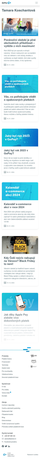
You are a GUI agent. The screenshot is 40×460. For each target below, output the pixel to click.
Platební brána (7, 359)
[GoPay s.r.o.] (6, 3)
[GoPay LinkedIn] (9, 446)
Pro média (5, 390)
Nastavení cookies (32, 454)
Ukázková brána (7, 374)
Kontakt (4, 396)
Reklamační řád (7, 411)
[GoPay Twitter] (6, 446)
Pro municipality (7, 371)
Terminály (5, 365)
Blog (3, 417)
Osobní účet (6, 368)
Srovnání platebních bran (10, 377)
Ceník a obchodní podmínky (11, 408)
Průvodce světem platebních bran (13, 427)
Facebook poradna (10, 442)
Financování (6, 362)
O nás (4, 387)
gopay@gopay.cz (10, 439)
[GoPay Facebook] (3, 446)
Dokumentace (6, 420)
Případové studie (7, 414)
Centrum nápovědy (8, 405)
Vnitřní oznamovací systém (11, 424)
